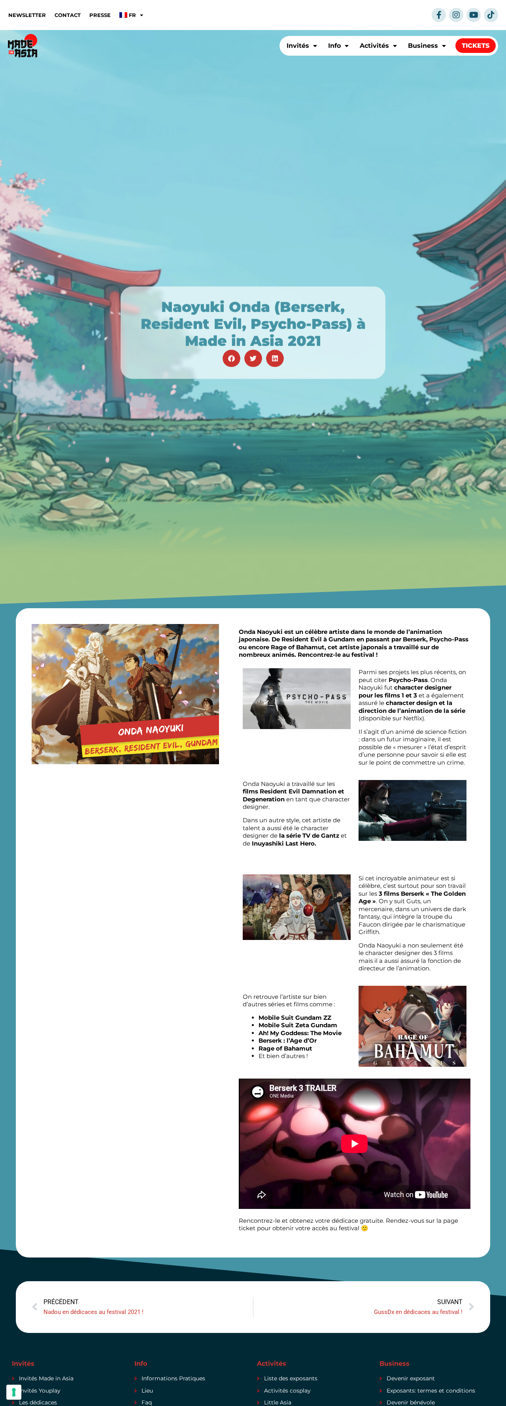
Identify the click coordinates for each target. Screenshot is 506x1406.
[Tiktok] (491, 15)
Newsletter (27, 15)
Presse (100, 15)
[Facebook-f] (439, 15)
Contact (68, 15)
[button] (231, 358)
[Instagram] (456, 15)
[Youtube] (473, 15)
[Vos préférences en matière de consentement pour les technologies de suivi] (13, 1392)
